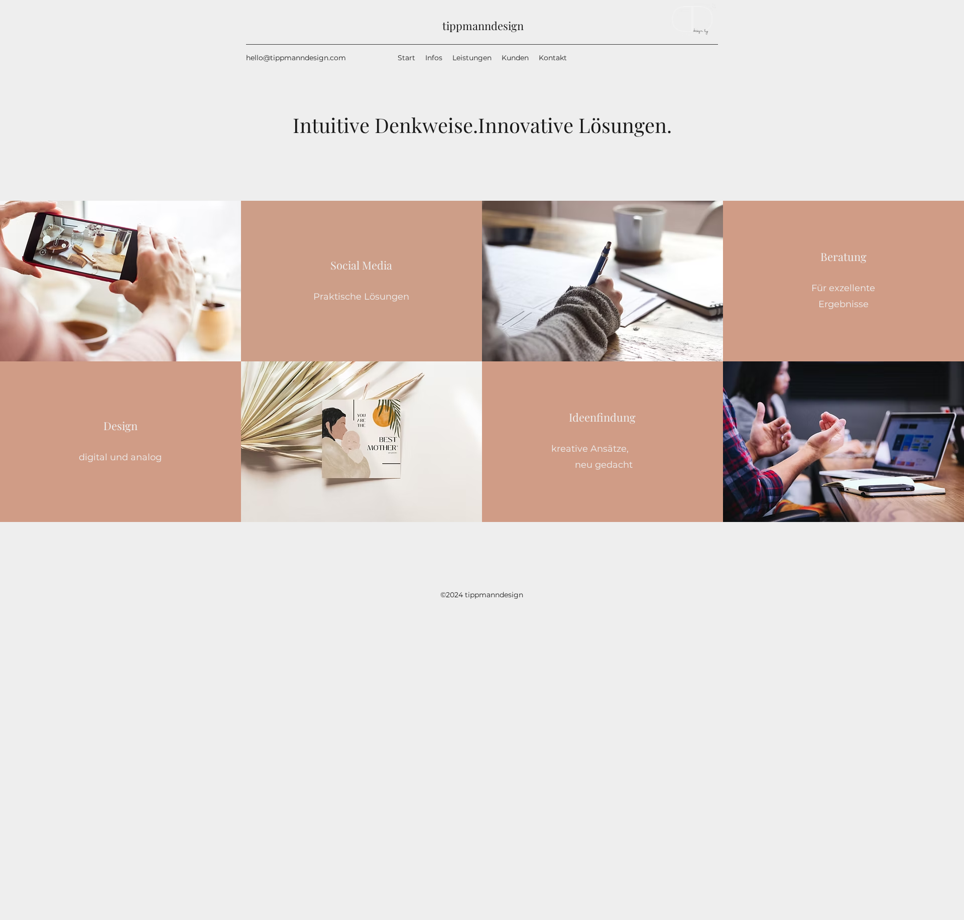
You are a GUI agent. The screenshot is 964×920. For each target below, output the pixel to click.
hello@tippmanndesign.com (296, 57)
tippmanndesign (483, 25)
